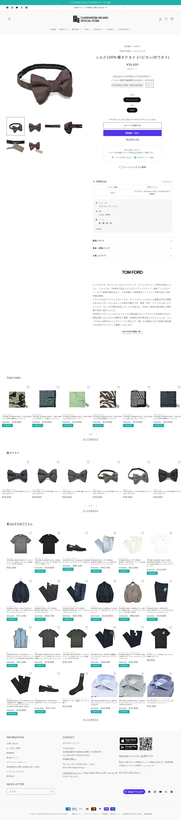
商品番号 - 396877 (132, 46)
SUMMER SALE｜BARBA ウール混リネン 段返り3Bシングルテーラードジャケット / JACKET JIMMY (132, 610)
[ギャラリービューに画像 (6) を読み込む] (35, 146)
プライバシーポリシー (16, 762)
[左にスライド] (85, 434)
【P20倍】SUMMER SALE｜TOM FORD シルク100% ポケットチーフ (77, 417)
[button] (9, 19)
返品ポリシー (76, 814)
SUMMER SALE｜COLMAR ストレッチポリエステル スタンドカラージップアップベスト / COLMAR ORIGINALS (20, 656)
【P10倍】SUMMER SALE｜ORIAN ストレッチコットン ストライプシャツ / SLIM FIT (104, 703)
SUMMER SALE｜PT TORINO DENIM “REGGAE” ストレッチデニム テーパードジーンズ (48, 610)
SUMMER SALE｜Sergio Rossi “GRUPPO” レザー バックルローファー (48, 703)
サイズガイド (167, 181)
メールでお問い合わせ (123, 157)
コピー (149, 85)
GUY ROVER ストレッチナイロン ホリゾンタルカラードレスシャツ (160, 702)
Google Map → (70, 759)
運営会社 (10, 776)
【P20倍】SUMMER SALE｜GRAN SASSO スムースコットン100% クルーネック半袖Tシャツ (48, 562)
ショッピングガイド (15, 771)
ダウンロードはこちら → (130, 772)
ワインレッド (132, 100)
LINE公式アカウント (72, 773)
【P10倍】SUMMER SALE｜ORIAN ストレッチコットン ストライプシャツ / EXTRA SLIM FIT (132, 703)
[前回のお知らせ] (58, 7)
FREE (132, 110)
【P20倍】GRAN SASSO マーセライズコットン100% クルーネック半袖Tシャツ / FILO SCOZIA (20, 562)
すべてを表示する (90, 439)
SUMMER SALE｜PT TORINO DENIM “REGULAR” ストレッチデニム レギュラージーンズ (76, 610)
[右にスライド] (96, 434)
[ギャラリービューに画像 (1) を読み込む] (16, 126)
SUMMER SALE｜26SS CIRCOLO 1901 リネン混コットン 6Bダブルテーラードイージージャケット (20, 610)
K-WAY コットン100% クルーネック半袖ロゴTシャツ (160, 655)
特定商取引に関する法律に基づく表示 (23, 767)
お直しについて (99, 255)
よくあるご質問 (13, 748)
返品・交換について (101, 248)
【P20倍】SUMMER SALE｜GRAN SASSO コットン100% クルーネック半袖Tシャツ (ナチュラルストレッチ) (48, 656)
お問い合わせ (12, 743)
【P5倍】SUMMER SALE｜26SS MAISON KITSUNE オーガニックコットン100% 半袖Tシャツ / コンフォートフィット (160, 563)
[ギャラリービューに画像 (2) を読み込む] (35, 126)
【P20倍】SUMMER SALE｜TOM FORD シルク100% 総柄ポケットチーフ (16, 417)
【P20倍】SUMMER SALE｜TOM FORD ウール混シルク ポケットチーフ (137, 417)
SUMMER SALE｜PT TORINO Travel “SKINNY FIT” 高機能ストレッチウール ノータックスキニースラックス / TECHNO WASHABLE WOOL (20, 703)
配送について (98, 240)
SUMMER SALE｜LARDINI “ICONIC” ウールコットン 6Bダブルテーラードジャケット (104, 610)
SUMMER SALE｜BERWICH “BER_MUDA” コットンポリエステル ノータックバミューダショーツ (160, 610)
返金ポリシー (12, 757)
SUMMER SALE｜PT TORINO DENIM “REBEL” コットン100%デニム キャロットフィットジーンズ (104, 562)
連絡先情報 (148, 814)
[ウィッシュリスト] (166, 19)
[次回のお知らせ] (123, 7)
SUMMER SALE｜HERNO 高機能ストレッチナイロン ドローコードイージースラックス (104, 656)
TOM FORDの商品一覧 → (132, 331)
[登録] (51, 791)
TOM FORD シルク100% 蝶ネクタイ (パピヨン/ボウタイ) (16, 492)
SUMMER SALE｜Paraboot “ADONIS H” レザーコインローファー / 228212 (76, 561)
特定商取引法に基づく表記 (132, 814)
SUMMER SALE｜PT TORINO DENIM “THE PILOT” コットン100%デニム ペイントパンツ (132, 562)
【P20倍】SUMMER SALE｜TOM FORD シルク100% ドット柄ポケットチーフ (47, 417)
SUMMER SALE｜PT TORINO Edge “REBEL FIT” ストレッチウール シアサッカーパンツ (132, 656)
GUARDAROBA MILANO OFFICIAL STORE (51, 814)
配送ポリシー (115, 814)
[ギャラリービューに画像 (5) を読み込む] (16, 146)
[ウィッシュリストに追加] (28, 387)
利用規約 (10, 753)
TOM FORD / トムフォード (132, 51)
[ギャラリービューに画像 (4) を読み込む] (73, 126)
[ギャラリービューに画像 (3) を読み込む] (54, 126)
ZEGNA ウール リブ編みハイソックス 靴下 (76, 702)
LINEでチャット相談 (145, 157)
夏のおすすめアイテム (20, 523)
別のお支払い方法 (132, 139)
